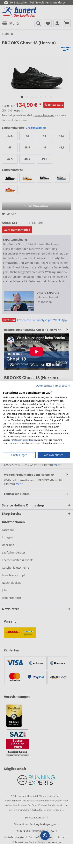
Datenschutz (44, 385)
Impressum (62, 385)
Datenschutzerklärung (24, 439)
